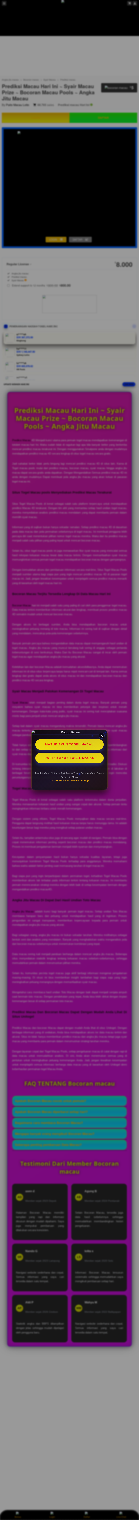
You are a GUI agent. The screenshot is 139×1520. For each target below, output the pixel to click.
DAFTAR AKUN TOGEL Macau (70, 757)
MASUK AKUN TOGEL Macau (69, 744)
